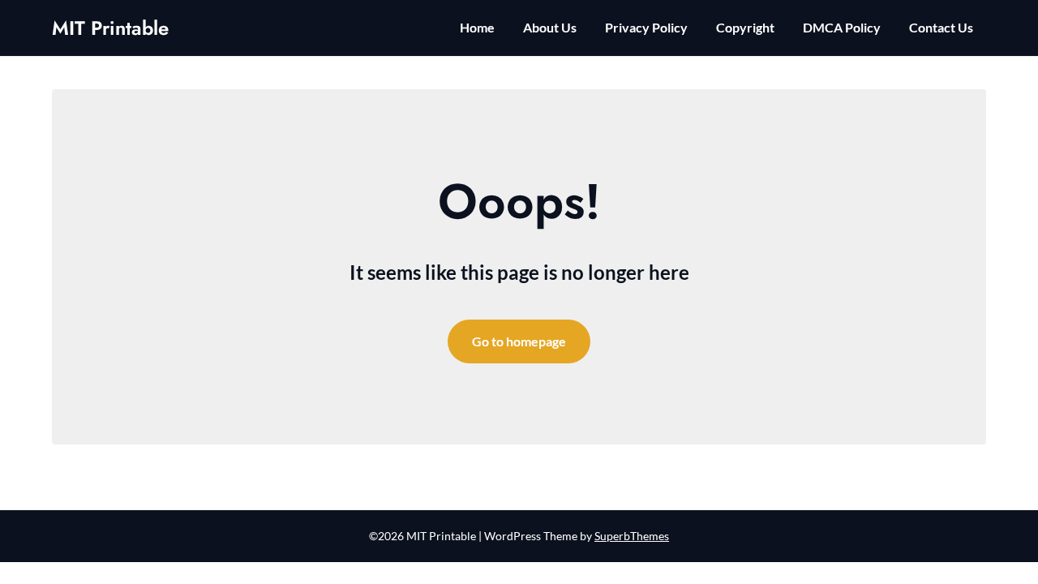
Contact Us (941, 27)
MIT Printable (110, 28)
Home (477, 27)
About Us (550, 27)
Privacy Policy (646, 27)
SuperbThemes (631, 536)
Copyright (745, 27)
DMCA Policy (842, 27)
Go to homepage (519, 341)
